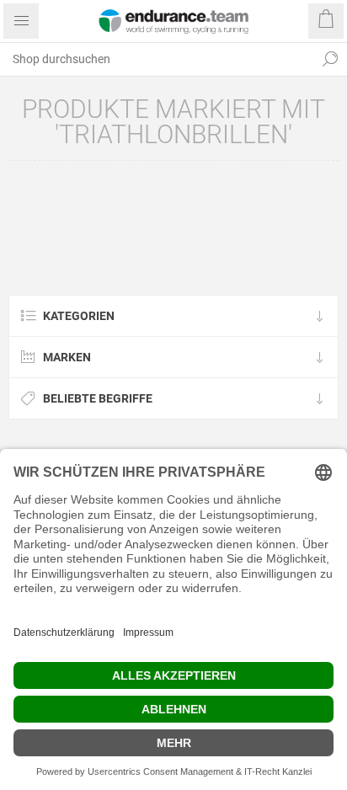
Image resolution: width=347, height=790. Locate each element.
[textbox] (156, 59)
